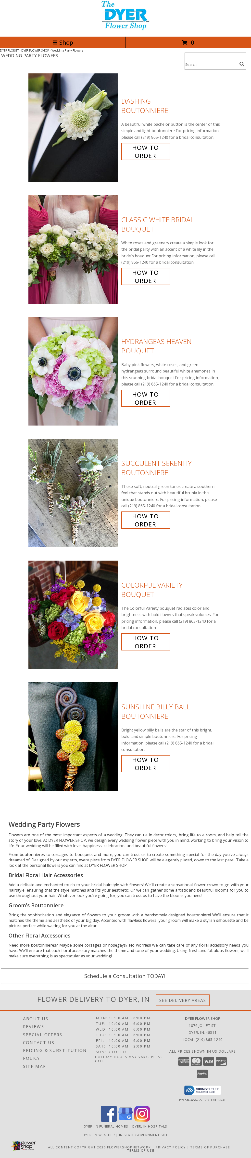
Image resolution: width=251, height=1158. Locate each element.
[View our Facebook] (109, 1120)
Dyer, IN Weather (99, 1135)
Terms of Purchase (210, 1147)
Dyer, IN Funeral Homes (106, 1126)
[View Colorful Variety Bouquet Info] (73, 615)
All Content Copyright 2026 (77, 1147)
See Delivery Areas (182, 1000)
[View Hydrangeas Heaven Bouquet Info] (73, 371)
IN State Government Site (143, 1135)
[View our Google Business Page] (125, 1120)
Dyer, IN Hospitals (149, 1126)
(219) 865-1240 (209, 1039)
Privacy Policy (171, 1147)
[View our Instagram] (142, 1120)
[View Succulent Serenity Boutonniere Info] (73, 493)
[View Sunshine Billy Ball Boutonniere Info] (73, 736)
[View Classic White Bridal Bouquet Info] (73, 249)
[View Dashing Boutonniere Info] (73, 127)
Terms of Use (140, 1150)
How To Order (145, 151)
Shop (66, 42)
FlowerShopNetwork (129, 1147)
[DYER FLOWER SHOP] (125, 29)
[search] (242, 64)
